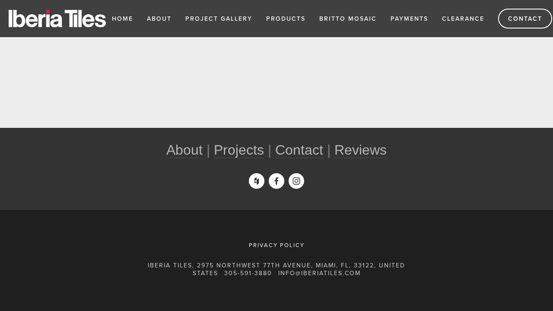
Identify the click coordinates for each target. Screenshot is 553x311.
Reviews (360, 150)
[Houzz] (256, 181)
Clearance (463, 18)
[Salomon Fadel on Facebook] (276, 181)
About (159, 18)
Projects (239, 150)
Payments (409, 18)
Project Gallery (218, 18)
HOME (122, 18)
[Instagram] (296, 181)
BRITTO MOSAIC (348, 18)
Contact (525, 18)
